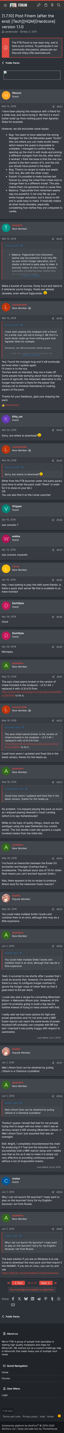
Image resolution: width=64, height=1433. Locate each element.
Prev (19, 1283)
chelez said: (11, 1235)
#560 (59, 1229)
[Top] (56, 1416)
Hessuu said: (12, 245)
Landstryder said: (14, 788)
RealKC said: (11, 952)
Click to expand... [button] (32, 275)
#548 (59, 580)
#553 (59, 782)
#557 (59, 1062)
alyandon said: (13, 727)
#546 (59, 520)
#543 (59, 318)
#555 (59, 909)
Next (44, 1283)
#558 (59, 1096)
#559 (59, 1192)
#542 (59, 238)
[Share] (53, 106)
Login (5, 1395)
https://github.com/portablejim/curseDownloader (30, 1272)
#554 (59, 858)
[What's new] (52, 5)
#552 (59, 720)
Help (42, 1416)
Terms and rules (12, 1416)
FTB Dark (8, 1411)
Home (5, 1372)
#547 (59, 550)
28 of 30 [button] (32, 1283)
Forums (6, 1378)
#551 (59, 676)
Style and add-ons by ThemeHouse (37, 1428)
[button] (5, 5)
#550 (59, 646)
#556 (59, 946)
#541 (59, 106)
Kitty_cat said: (12, 467)
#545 (59, 460)
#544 (59, 430)
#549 (59, 616)
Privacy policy (30, 1416)
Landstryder (11, 31)
